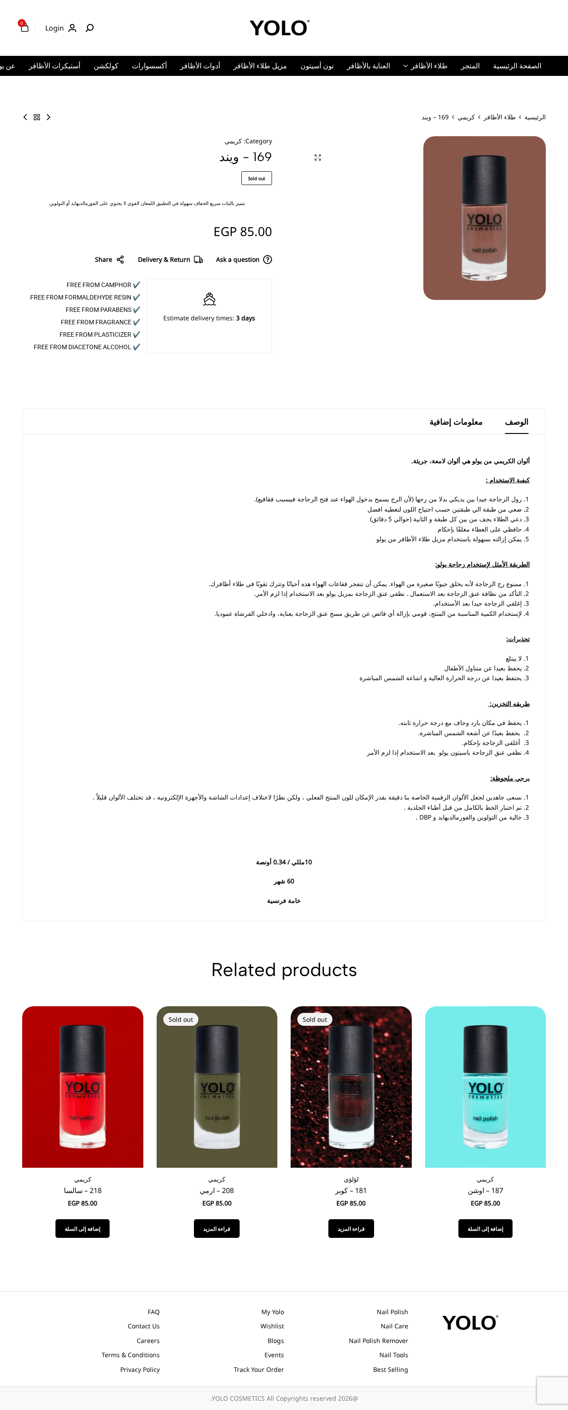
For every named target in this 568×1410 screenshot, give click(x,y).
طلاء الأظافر (429, 66)
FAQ (154, 1312)
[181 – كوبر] (351, 1086)
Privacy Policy (140, 1369)
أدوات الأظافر (200, 66)
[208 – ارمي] (217, 1086)
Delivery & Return (164, 259)
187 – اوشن (485, 1190)
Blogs (276, 1340)
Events (274, 1355)
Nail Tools (393, 1355)
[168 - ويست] (48, 117)
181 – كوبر (351, 1190)
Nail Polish (392, 1312)
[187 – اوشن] (485, 1086)
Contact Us (144, 1326)
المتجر (470, 66)
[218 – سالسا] (82, 1086)
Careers (148, 1340)
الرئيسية (535, 117)
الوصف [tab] (517, 421)
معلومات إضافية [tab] (456, 421)
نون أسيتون (317, 66)
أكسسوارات (149, 66)
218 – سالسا (83, 1190)
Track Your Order (259, 1369)
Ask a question (238, 259)
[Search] (90, 28)
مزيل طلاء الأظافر (260, 66)
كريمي (466, 117)
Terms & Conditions (131, 1355)
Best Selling (390, 1369)
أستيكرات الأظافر (54, 66)
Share (103, 259)
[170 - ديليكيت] (25, 117)
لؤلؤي (351, 1179)
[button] (485, 1228)
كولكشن (106, 66)
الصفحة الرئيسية (517, 66)
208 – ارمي (217, 1190)
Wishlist (272, 1326)
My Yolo (272, 1312)
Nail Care (394, 1326)
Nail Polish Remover (378, 1340)
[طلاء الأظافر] (37, 117)
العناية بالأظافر (368, 66)
